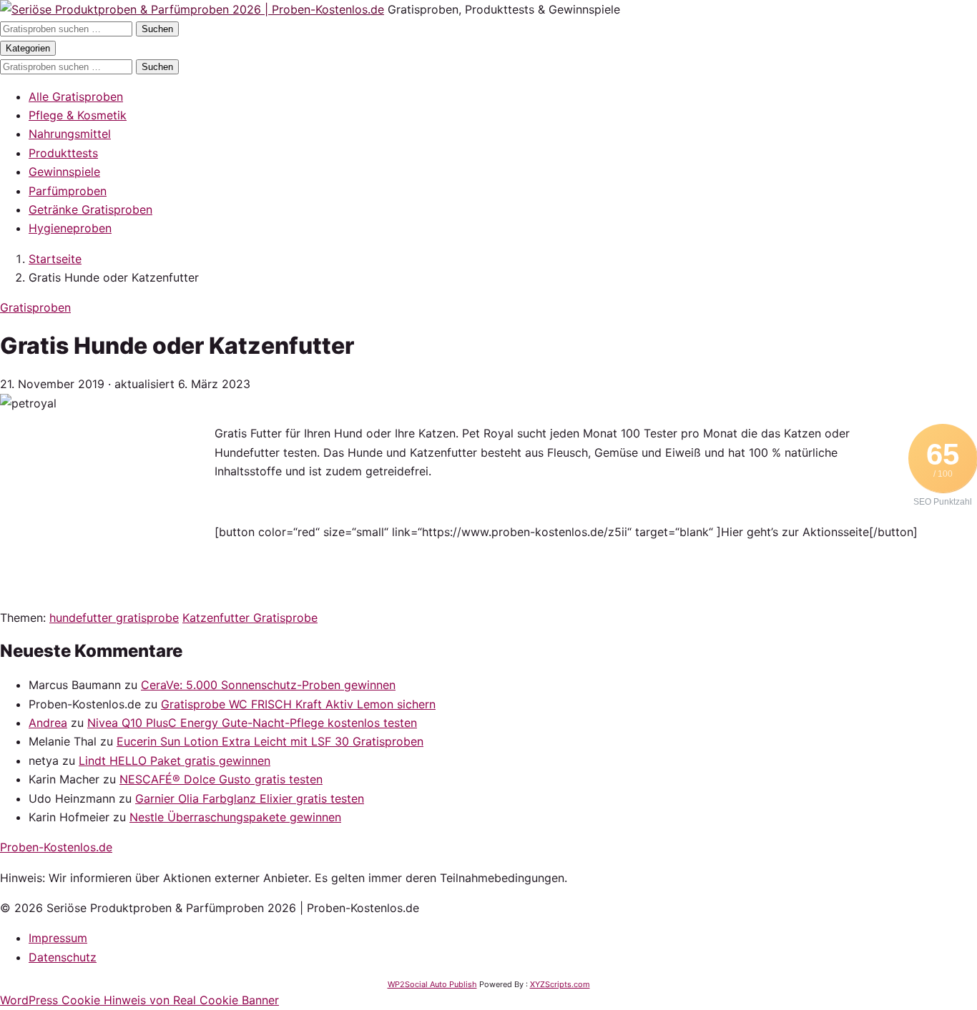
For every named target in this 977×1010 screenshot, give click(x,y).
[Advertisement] (107, 513)
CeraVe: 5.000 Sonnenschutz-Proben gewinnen (268, 685)
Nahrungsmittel (70, 134)
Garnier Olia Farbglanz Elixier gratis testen (249, 798)
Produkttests (63, 153)
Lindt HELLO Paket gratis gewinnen (174, 760)
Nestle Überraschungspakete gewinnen (235, 817)
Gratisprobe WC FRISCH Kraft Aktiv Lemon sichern (298, 704)
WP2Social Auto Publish (432, 984)
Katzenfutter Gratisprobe (250, 617)
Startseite (55, 259)
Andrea (48, 723)
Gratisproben (35, 307)
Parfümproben (68, 191)
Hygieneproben (70, 228)
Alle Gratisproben (76, 96)
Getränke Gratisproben (90, 209)
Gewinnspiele (64, 171)
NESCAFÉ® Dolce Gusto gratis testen (221, 779)
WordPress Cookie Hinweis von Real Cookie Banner (139, 1000)
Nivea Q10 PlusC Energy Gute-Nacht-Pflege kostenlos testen (252, 723)
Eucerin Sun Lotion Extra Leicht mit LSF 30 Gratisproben (270, 741)
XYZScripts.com (560, 984)
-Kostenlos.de (56, 847)
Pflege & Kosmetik (78, 115)
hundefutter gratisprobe (114, 617)
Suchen (157, 29)
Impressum (58, 938)
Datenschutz (63, 957)
